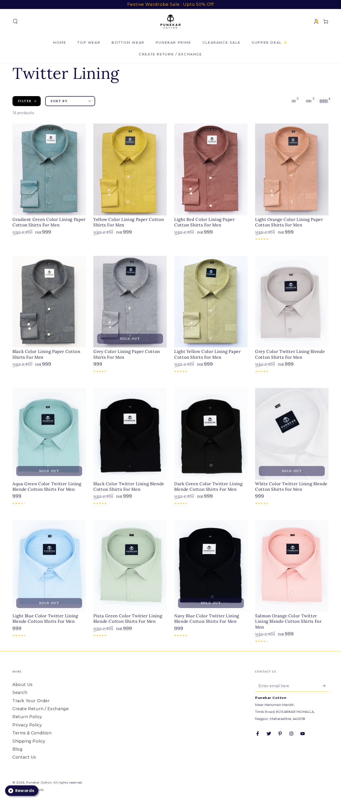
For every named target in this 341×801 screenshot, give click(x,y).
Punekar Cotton (39, 782)
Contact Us (24, 757)
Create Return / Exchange (40, 708)
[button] (15, 21)
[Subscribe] (326, 685)
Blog (17, 749)
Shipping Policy (28, 741)
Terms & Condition (31, 733)
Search (19, 692)
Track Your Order (31, 700)
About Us (22, 684)
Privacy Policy (27, 725)
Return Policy (27, 716)
